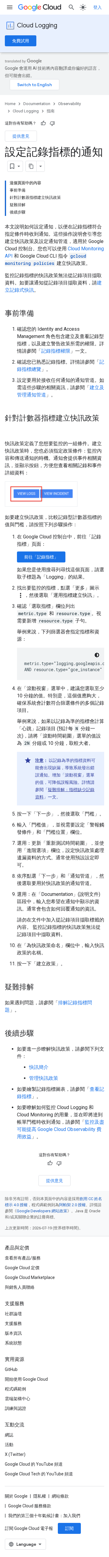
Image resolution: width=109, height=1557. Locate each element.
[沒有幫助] (52, 123)
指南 (50, 111)
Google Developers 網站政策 (42, 1211)
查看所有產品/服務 (23, 1258)
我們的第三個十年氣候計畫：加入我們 (44, 1515)
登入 (97, 7)
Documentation (36, 103)
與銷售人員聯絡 (20, 1287)
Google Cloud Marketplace (30, 1277)
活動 (9, 1444)
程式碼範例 (15, 1388)
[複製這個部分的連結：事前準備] (40, 314)
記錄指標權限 (55, 351)
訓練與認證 (15, 1408)
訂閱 (69, 1528)
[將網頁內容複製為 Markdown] (31, 166)
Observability (69, 103)
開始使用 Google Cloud (26, 1379)
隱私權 (39, 1496)
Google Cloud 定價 (22, 1267)
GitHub (11, 1369)
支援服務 (13, 1323)
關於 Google (16, 1496)
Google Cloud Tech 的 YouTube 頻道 (39, 1473)
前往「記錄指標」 (41, 557)
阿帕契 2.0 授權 (72, 1205)
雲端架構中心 (17, 1398)
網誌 (9, 1434)
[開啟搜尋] (71, 7)
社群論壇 (13, 1313)
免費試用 (20, 41)
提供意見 (20, 136)
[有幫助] (43, 123)
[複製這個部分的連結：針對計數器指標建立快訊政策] (11, 428)
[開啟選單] (10, 7)
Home (10, 103)
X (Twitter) (15, 1454)
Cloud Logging (37, 25)
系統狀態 (13, 1342)
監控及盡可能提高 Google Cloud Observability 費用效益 (60, 1129)
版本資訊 (13, 1333)
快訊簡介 (38, 1067)
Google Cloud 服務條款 (29, 1505)
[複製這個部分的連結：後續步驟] (40, 1033)
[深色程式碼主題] (97, 655)
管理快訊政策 (43, 1078)
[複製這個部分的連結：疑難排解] (40, 987)
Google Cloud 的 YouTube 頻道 (34, 1464)
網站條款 (60, 1496)
